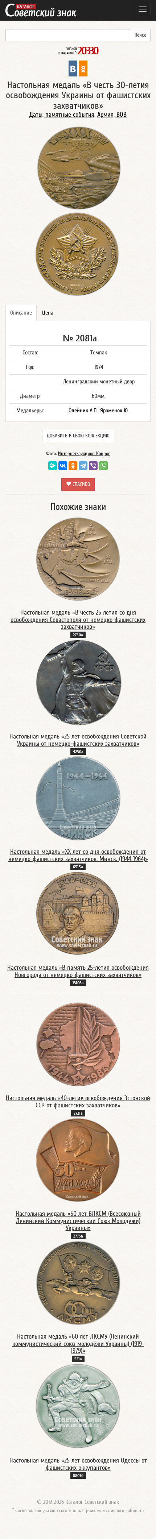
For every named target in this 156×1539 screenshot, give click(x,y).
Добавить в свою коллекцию (78, 436)
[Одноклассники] (73, 465)
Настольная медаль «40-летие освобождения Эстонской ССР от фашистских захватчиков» (78, 1101)
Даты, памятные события (61, 114)
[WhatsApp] (103, 465)
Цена (47, 312)
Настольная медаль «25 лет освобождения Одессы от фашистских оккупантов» (78, 1464)
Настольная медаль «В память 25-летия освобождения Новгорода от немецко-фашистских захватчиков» (78, 971)
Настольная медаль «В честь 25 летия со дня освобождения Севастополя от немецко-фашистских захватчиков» (78, 620)
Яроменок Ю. (114, 410)
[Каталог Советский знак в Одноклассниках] (83, 68)
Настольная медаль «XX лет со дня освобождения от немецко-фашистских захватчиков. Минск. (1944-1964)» (78, 855)
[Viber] (93, 465)
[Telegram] (83, 465)
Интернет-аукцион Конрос (84, 454)
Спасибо (80, 484)
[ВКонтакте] (62, 465)
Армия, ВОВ (112, 114)
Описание (21, 312)
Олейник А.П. (83, 410)
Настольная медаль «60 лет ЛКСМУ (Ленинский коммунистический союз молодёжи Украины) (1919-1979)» (78, 1344)
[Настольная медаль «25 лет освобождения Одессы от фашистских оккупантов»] (78, 1406)
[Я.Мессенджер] (52, 465)
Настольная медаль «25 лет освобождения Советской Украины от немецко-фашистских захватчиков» (78, 740)
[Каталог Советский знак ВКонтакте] (73, 68)
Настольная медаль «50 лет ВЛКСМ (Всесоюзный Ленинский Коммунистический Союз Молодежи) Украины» (78, 1221)
